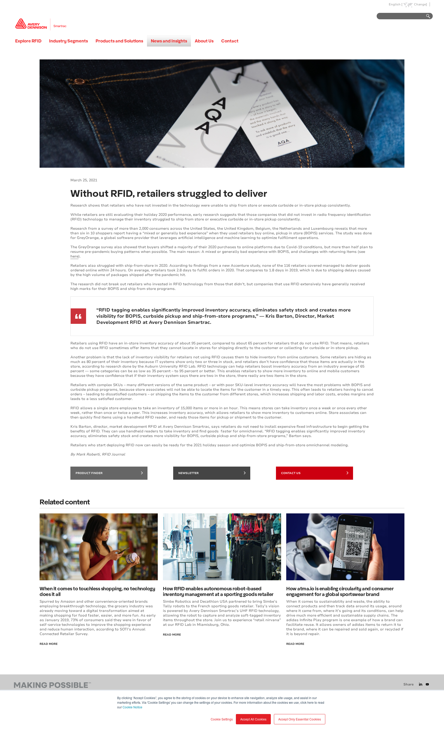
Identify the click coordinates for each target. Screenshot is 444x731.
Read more (295, 644)
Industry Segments (68, 40)
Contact (229, 40)
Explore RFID (28, 40)
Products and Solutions (119, 40)
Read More (49, 644)
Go (426, 16)
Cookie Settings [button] (222, 719)
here (74, 256)
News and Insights (169, 40)
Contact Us (291, 473)
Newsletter (188, 473)
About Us (204, 40)
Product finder (89, 473)
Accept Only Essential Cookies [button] (299, 719)
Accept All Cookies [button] (253, 719)
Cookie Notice (132, 707)
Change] (420, 4)
